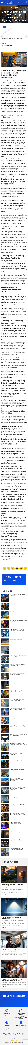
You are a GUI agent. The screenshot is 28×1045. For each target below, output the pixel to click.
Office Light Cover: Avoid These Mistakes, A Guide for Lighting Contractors (13, 950)
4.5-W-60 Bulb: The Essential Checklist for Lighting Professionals (18, 674)
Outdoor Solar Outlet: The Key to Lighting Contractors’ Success (12, 885)
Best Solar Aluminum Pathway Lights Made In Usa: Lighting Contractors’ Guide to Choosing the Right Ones (18, 726)
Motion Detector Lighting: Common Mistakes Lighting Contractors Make (17, 814)
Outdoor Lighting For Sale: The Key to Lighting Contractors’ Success (17, 761)
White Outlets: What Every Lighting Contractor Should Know (17, 700)
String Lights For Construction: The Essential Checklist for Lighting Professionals (17, 779)
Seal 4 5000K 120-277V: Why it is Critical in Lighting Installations (18, 735)
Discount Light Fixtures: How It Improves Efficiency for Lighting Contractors (12, 980)
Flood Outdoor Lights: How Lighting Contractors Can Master (17, 604)
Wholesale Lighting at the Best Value (9, 558)
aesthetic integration (13, 158)
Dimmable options (15, 314)
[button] (2, 2)
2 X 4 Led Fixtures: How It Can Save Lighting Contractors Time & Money (17, 630)
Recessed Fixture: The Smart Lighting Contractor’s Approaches (17, 647)
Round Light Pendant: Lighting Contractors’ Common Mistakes (16, 682)
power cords (4, 215)
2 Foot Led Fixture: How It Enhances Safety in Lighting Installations (13, 918)
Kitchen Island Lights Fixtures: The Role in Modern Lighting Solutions (18, 639)
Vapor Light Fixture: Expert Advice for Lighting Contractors (17, 665)
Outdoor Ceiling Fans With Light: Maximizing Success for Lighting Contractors (16, 753)
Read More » (5, 894)
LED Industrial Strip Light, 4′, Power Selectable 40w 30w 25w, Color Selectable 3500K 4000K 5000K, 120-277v (14, 41)
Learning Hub (14, 7)
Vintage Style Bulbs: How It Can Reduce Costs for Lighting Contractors (18, 805)
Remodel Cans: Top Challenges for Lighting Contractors (17, 770)
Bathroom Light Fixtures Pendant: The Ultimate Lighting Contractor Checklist (18, 796)
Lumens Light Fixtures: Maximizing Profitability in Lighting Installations (17, 840)
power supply (11, 128)
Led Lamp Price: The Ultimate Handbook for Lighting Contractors (18, 718)
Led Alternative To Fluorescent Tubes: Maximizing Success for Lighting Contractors (17, 788)
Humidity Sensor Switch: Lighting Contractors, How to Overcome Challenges (16, 849)
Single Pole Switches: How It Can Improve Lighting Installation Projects (18, 831)
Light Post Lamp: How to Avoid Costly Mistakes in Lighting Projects (17, 709)
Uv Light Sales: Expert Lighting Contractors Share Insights (16, 823)
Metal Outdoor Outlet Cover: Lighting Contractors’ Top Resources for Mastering (18, 744)
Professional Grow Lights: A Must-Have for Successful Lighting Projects (18, 691)
